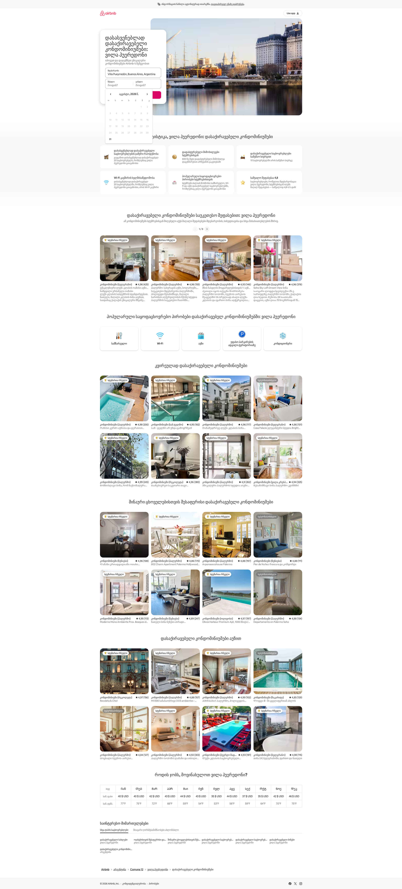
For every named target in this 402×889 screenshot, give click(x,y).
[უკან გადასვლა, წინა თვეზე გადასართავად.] (111, 94)
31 (110, 139)
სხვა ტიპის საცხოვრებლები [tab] (114, 829)
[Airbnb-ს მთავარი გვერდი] (108, 13)
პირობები (154, 883)
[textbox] (119, 85)
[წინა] (195, 229)
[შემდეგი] (206, 229)
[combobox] (133, 74)
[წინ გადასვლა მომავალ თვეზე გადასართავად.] (147, 94)
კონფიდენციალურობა (134, 883)
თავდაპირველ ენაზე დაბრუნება (227, 4)
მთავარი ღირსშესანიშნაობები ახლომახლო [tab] (156, 829)
